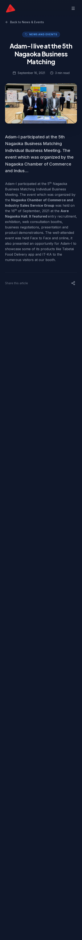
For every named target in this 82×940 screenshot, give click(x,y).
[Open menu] (73, 8)
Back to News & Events (27, 22)
